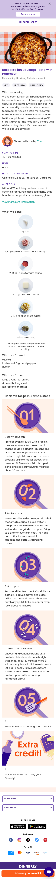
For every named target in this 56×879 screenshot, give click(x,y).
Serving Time (10, 152)
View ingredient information (18, 202)
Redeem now (28, 14)
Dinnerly (28, 22)
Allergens (8, 184)
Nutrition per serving (16, 173)
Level (5, 163)
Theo (40, 141)
